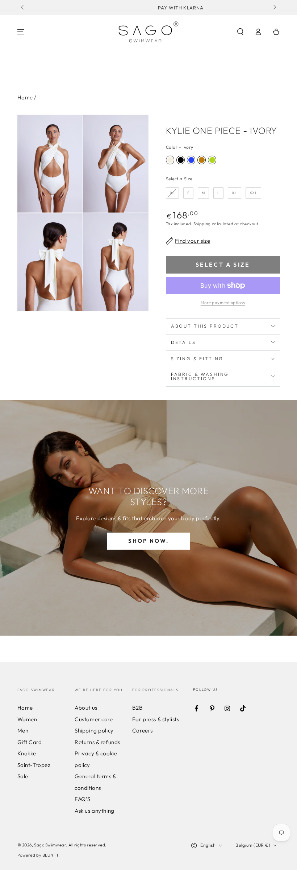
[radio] (170, 160)
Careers (142, 730)
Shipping (202, 223)
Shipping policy (94, 730)
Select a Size (179, 178)
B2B (137, 707)
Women (27, 719)
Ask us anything (94, 810)
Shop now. (148, 540)
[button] (240, 32)
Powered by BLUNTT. (38, 855)
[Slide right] (274, 7)
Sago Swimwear (50, 845)
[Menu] (21, 32)
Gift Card (29, 742)
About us (86, 707)
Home (25, 97)
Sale (22, 776)
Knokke (26, 753)
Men (23, 730)
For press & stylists (155, 719)
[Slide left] (23, 7)
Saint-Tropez (34, 765)
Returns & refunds (97, 742)
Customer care (94, 719)
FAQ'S (83, 799)
